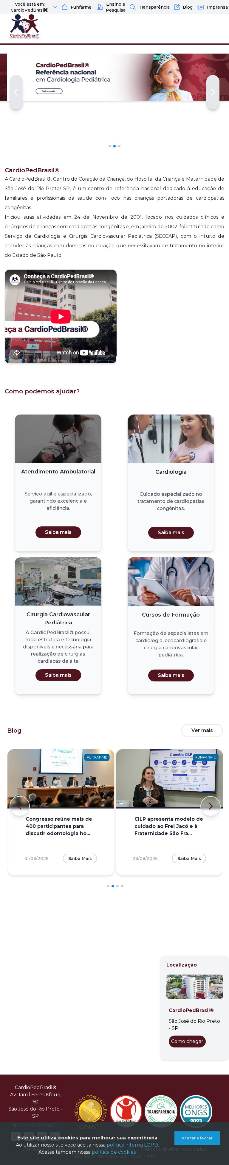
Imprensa (217, 7)
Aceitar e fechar (197, 1138)
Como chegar (187, 1041)
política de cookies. (114, 1152)
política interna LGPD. (133, 1145)
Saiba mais (58, 532)
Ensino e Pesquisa (116, 7)
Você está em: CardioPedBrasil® (30, 7)
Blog (188, 7)
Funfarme (81, 7)
